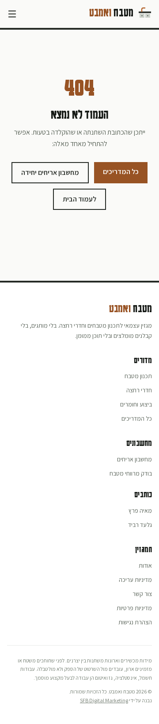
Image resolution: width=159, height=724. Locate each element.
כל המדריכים (121, 171)
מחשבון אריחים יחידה (50, 172)
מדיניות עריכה (135, 580)
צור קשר (142, 594)
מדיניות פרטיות (134, 608)
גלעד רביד (140, 525)
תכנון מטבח (138, 376)
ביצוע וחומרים (136, 404)
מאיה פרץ (140, 511)
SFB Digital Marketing (104, 700)
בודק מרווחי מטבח (131, 473)
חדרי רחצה (139, 390)
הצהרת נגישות (135, 622)
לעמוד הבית (79, 199)
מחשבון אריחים (134, 459)
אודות (145, 565)
